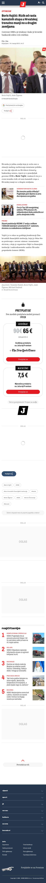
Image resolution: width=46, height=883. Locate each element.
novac (5, 810)
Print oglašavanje (28, 851)
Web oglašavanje (7, 851)
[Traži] (43, 3)
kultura (5, 817)
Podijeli (6, 111)
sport (4, 797)
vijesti (5, 790)
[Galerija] (23, 70)
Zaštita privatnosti (7, 848)
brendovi (6, 830)
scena (5, 824)
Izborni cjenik (27, 848)
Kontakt (4, 855)
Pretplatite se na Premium (32, 867)
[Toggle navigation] (3, 3)
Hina (6, 41)
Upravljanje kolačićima (29, 855)
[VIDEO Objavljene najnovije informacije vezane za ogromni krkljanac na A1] (38, 652)
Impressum (5, 845)
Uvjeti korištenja (27, 845)
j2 (3, 804)
